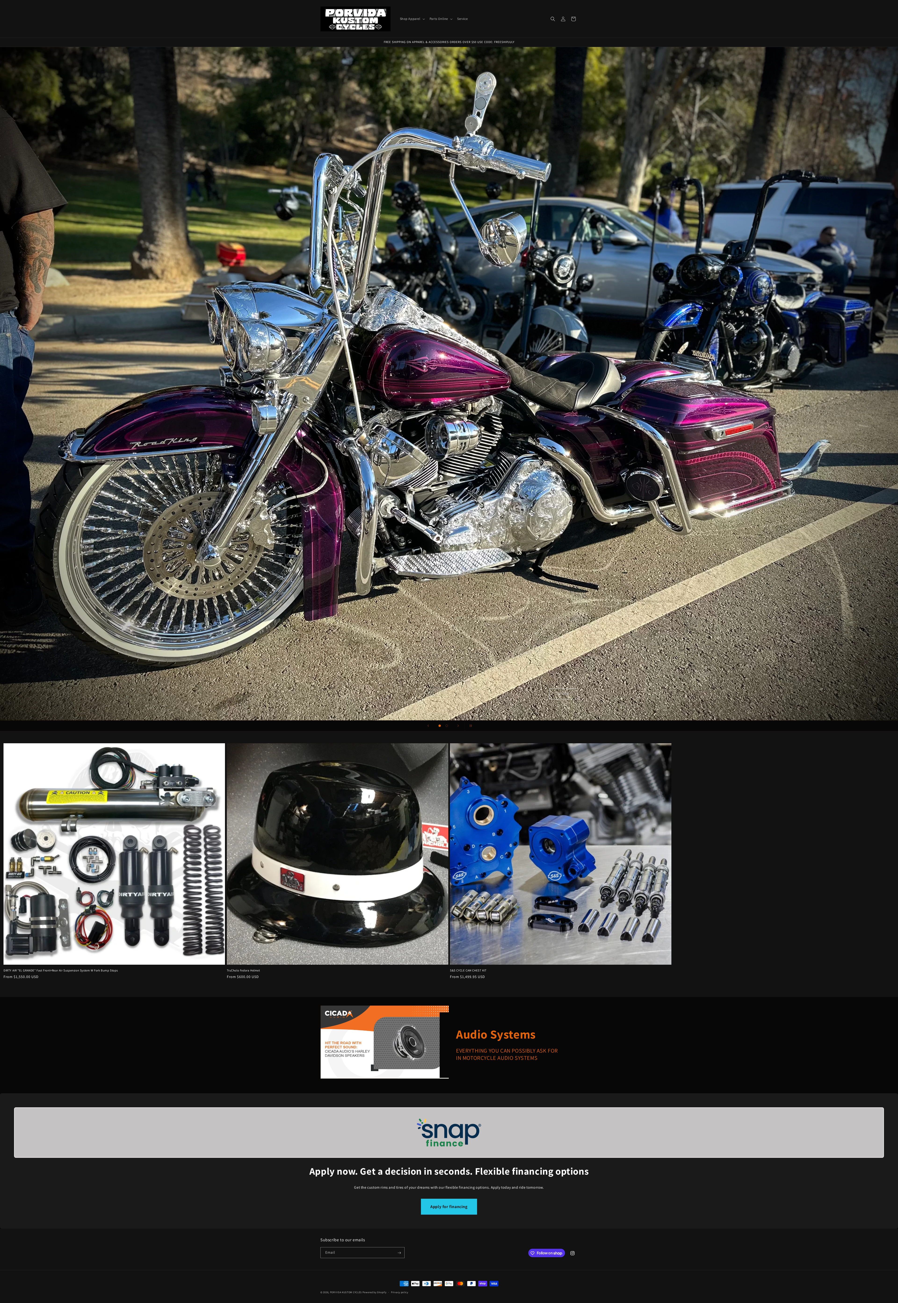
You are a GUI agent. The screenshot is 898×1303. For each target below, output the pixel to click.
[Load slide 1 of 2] (439, 725)
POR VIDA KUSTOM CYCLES (346, 1292)
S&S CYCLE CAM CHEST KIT (468, 970)
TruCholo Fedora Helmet (243, 970)
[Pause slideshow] (470, 726)
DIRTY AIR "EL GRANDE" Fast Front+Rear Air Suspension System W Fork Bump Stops (61, 970)
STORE (563, 694)
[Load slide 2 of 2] (446, 725)
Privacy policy (399, 1292)
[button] (412, 19)
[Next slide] (458, 726)
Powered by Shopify (374, 1292)
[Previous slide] (428, 726)
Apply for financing (448, 1206)
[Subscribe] (399, 1252)
